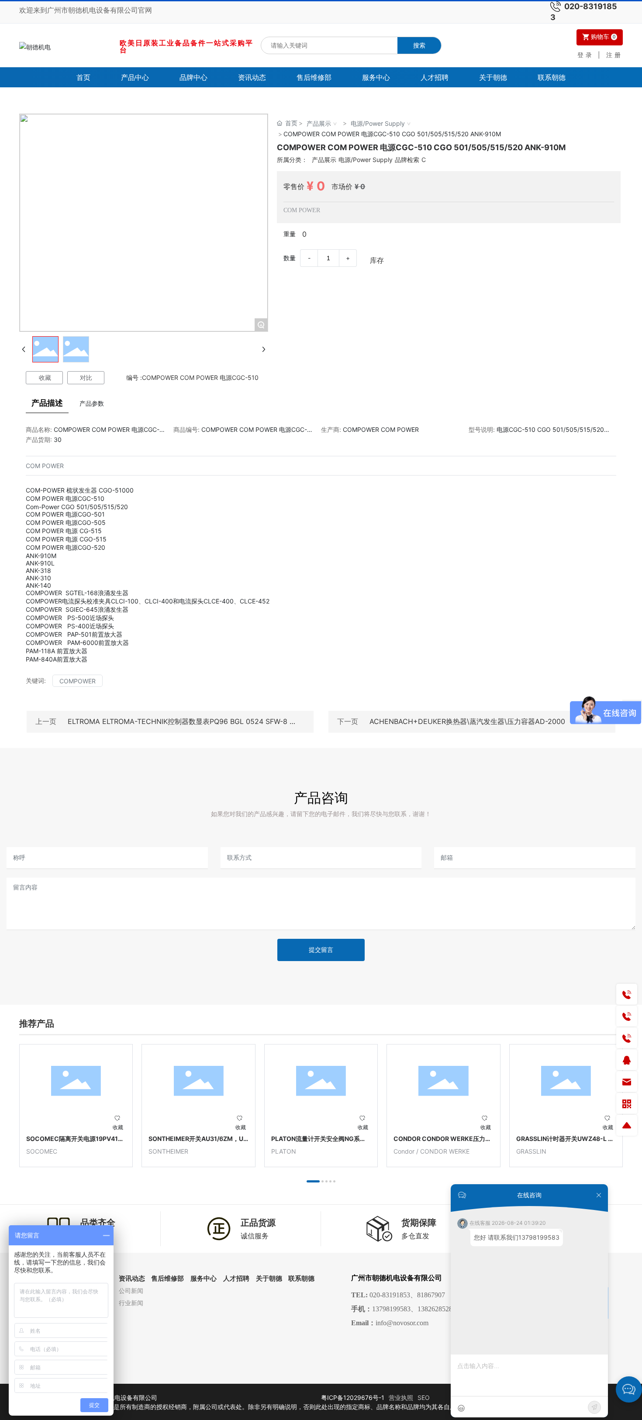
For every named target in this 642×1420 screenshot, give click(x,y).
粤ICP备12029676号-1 (352, 1397)
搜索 (419, 45)
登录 (587, 55)
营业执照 (401, 1397)
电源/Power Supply (378, 123)
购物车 (602, 36)
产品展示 (319, 123)
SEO (424, 1397)
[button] (313, 1181)
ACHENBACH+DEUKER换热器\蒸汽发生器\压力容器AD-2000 (467, 721)
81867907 (431, 1295)
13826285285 (437, 1309)
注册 (614, 55)
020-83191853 (389, 1295)
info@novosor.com (402, 1323)
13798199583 (391, 1309)
